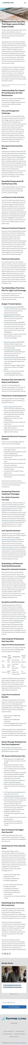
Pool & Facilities (19, 1031)
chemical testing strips (13, 373)
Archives (18, 1043)
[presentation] (14, 974)
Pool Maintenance (8, 1034)
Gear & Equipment (9, 1031)
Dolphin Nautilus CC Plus (11, 406)
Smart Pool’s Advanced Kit (11, 357)
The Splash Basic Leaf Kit (11, 307)
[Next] (24, 979)
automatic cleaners (15, 782)
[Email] (10, 954)
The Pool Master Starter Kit (11, 322)
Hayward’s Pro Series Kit (10, 342)
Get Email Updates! (14, 1007)
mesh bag (11, 809)
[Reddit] (7, 954)
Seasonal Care (13, 19)
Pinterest (23, 1043)
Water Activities (14, 1036)
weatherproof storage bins (13, 796)
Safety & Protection (19, 1034)
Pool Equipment (5, 19)
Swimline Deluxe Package (13, 349)
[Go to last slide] (4, 979)
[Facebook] (3, 954)
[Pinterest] (5, 954)
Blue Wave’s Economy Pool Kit (12, 314)
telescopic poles (19, 620)
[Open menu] (25, 2)
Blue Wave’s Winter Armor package (11, 520)
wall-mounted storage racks (16, 792)
